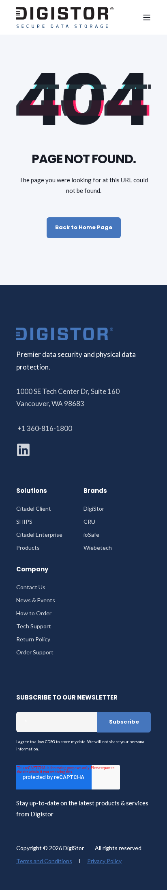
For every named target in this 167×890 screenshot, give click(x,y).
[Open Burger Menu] (147, 17)
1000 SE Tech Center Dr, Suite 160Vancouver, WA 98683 (68, 397)
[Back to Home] (64, 17)
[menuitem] (33, 509)
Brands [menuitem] (95, 491)
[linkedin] (23, 450)
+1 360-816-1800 (44, 428)
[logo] (64, 334)
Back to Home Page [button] (83, 227)
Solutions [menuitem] (31, 491)
